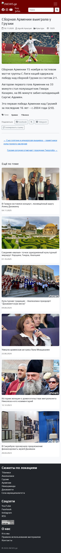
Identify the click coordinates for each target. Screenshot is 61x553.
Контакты (7, 540)
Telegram (42, 122)
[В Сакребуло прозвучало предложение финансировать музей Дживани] (30, 427)
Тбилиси (25, 115)
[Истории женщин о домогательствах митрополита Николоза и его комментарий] (30, 377)
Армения (6, 482)
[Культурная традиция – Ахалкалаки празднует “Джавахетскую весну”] (30, 281)
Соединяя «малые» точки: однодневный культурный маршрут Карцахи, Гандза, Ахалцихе (29, 253)
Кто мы (6, 533)
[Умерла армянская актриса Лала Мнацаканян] (30, 330)
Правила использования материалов (21, 537)
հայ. (17, 8)
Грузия (5, 479)
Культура (40, 28)
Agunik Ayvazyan (24, 28)
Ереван (14, 115)
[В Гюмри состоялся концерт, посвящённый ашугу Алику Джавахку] (30, 184)
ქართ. (17, 11)
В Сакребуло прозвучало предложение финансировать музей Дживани (22, 447)
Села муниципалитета (13, 493)
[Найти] (57, 10)
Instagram (7, 512)
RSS (4, 516)
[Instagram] (7, 10)
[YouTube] (11, 10)
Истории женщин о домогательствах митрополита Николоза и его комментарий (29, 400)
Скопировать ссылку (14, 127)
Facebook (22, 122)
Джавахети (7, 489)
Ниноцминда (8, 486)
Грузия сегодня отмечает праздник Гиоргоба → (32, 150)
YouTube (6, 506)
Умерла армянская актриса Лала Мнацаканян (26, 349)
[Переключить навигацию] (55, 4)
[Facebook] (3, 10)
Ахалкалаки (8, 476)
